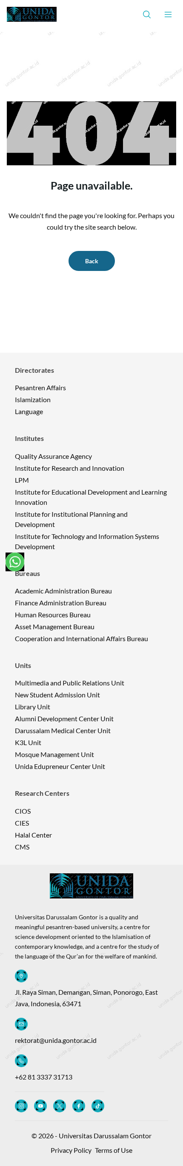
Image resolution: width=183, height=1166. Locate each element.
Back (91, 261)
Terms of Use (113, 1150)
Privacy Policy (71, 1150)
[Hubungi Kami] (15, 562)
